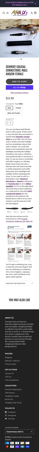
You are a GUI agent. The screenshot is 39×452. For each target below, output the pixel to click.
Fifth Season (10, 393)
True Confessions (12, 380)
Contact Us (9, 373)
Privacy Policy (10, 364)
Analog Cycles (16, 437)
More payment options (19, 92)
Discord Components (13, 389)
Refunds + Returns (12, 361)
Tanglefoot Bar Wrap (13, 402)
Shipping (8, 357)
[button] (17, 59)
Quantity (10, 119)
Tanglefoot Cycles (12, 396)
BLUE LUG (9, 399)
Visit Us (8, 377)
